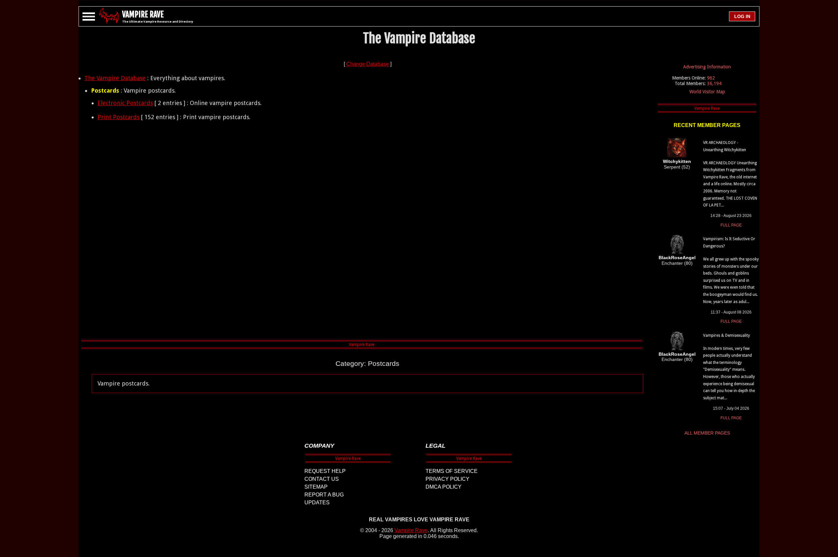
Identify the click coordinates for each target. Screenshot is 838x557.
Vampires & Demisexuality (726, 335)
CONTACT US (321, 479)
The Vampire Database (115, 78)
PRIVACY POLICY (447, 479)
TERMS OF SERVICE (452, 471)
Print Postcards (118, 117)
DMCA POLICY (444, 487)
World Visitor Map (707, 91)
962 (711, 78)
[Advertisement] (368, 232)
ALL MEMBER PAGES (707, 433)
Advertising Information (707, 66)
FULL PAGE (731, 225)
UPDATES (317, 502)
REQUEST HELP (325, 471)
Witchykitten (677, 161)
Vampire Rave (411, 530)
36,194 (714, 83)
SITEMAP (316, 487)
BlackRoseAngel (677, 257)
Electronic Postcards (125, 102)
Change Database (367, 64)
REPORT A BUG (324, 494)
